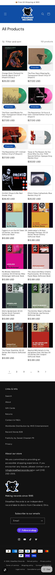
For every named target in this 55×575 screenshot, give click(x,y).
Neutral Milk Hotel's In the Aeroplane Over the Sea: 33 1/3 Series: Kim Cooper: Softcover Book (39, 353)
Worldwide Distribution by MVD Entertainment (26, 426)
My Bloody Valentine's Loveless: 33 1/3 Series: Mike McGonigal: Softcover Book (13, 274)
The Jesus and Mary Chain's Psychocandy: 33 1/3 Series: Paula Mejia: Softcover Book (39, 274)
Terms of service (12, 565)
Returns (8, 414)
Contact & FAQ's (12, 420)
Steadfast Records (17, 561)
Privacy (8, 444)
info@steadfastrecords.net (19, 470)
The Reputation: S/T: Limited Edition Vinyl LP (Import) (13, 153)
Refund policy (32, 561)
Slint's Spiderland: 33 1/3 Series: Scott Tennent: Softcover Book (12, 313)
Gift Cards (10, 408)
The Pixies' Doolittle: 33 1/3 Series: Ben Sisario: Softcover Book (14, 352)
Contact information (43, 565)
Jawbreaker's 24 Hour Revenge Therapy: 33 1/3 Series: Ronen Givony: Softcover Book (38, 234)
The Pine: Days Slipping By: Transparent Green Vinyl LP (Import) (39, 75)
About (8, 402)
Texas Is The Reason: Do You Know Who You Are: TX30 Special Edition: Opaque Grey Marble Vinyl (40, 155)
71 (38, 371)
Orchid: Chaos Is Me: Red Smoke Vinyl (12, 194)
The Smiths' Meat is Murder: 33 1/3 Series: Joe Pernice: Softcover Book (39, 313)
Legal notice (20, 569)
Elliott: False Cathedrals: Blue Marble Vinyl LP (40, 194)
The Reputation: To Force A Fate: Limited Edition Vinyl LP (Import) (40, 115)
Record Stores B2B (14, 432)
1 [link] (9, 371)
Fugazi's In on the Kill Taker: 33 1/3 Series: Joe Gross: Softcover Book (14, 233)
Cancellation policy (34, 569)
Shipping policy (27, 565)
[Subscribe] (42, 521)
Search (8, 396)
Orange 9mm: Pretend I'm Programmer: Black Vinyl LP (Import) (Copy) (12, 75)
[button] (5, 14)
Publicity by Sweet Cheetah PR (19, 438)
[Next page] (45, 372)
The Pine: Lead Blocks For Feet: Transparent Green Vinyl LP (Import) (14, 115)
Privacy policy (45, 561)
